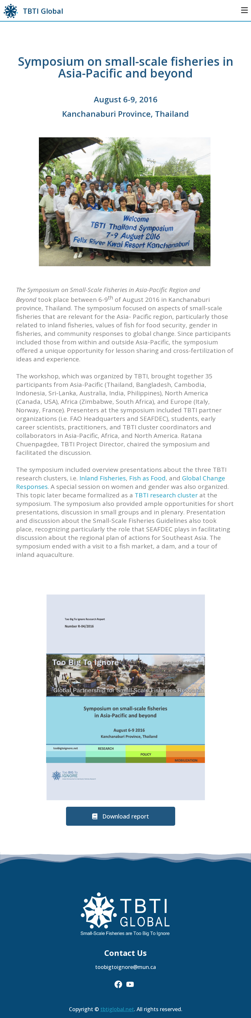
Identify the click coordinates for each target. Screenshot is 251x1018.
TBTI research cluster (166, 495)
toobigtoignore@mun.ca (125, 967)
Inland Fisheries (102, 478)
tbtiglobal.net (117, 1009)
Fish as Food (147, 478)
